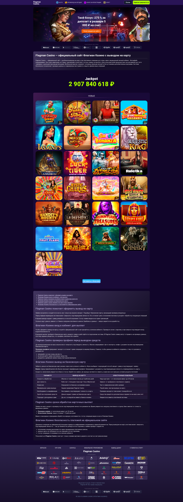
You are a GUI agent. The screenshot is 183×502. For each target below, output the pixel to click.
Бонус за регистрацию (94, 2)
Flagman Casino (37, 2)
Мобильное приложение (93, 448)
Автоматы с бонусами (91, 281)
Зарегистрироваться (141, 2)
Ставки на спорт (136, 448)
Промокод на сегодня (75, 2)
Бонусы (73, 448)
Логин (128, 2)
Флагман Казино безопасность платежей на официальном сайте (59, 304)
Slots (61, 2)
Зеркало (43, 448)
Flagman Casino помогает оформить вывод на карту (55, 295)
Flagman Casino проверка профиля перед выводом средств (57, 299)
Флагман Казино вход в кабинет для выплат (53, 297)
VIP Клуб (58, 448)
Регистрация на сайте (91, 31)
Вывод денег (116, 448)
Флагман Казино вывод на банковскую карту (53, 301)
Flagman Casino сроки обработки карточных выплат (55, 302)
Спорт (108, 2)
